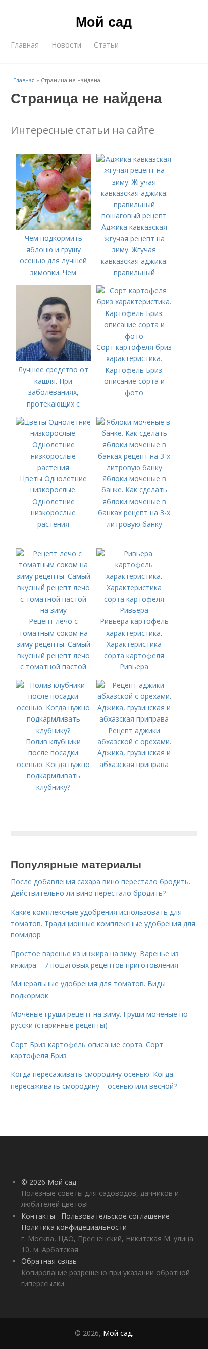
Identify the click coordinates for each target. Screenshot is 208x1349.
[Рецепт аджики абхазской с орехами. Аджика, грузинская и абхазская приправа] (134, 719)
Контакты (38, 1216)
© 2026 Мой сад (48, 1182)
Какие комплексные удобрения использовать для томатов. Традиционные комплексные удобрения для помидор (103, 923)
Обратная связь (49, 1261)
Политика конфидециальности (74, 1227)
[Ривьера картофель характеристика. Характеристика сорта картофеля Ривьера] (134, 610)
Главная (25, 45)
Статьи (106, 45)
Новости (66, 45)
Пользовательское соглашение (115, 1216)
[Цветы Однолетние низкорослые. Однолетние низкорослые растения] (53, 467)
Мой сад (104, 21)
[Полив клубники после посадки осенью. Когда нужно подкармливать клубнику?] (53, 730)
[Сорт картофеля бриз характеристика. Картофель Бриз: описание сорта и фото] (134, 336)
